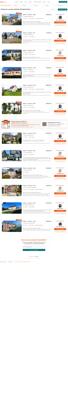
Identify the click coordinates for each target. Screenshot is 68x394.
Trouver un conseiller (34, 249)
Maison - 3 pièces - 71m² (29, 33)
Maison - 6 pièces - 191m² (29, 185)
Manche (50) (10, 261)
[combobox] (53, 10)
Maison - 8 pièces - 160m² (29, 68)
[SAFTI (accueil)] (3, 2)
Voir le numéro (61, 22)
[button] (12, 19)
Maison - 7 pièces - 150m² (29, 103)
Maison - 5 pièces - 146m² (29, 168)
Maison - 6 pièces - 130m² (29, 85)
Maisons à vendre (3, 261)
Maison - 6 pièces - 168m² (29, 14)
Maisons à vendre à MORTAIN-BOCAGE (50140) (22, 261)
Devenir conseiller (63, 1)
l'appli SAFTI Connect (24, 125)
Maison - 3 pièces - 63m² (29, 50)
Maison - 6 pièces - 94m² (29, 150)
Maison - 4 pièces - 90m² (29, 203)
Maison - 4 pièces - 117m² (29, 221)
